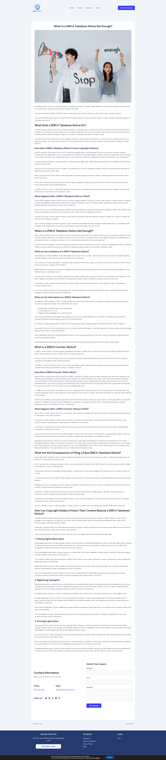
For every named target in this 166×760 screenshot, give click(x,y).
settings (97, 758)
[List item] (46, 698)
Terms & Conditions (89, 741)
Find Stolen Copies (48, 746)
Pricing (79, 8)
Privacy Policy (87, 744)
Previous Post (36, 723)
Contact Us (88, 8)
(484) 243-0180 (39, 690)
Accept (110, 757)
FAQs (84, 747)
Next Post (130, 723)
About (98, 8)
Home (72, 8)
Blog (119, 738)
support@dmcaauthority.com (65, 690)
